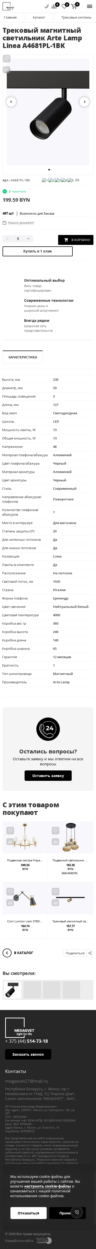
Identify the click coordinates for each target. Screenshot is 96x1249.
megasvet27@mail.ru (26, 1081)
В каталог (23, 953)
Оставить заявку (48, 775)
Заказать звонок (28, 1054)
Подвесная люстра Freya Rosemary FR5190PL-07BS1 (42, 860)
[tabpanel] (48, 112)
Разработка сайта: (19, 1240)
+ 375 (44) (26, 1041)
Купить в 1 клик (37, 251)
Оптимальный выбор (44, 280)
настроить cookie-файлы (47, 1186)
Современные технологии (48, 300)
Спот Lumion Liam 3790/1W (25, 921)
